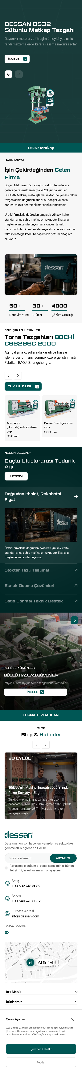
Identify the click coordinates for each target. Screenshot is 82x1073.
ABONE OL (63, 858)
